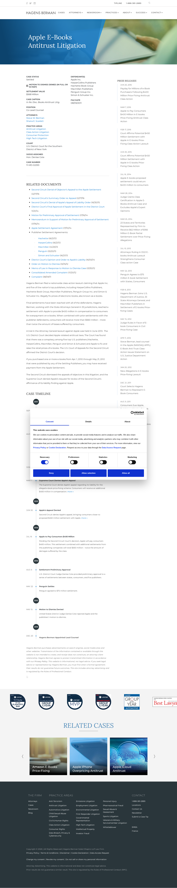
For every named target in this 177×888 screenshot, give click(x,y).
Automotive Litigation (59, 810)
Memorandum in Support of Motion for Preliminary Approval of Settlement (70, 219)
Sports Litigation (110, 816)
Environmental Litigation (87, 810)
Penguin (42, 251)
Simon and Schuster (48, 255)
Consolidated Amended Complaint (49, 272)
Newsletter (137, 813)
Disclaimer (65, 853)
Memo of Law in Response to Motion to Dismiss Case (58, 268)
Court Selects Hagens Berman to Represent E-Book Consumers (133, 390)
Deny (51, 473)
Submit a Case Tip (140, 817)
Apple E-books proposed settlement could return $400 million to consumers (134, 181)
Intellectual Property (85, 829)
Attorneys (75, 12)
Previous (22, 756)
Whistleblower (109, 827)
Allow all (126, 473)
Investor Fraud (82, 833)
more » (70, 491)
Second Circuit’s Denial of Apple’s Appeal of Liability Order (61, 202)
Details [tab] (88, 421)
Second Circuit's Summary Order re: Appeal (53, 198)
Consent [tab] (50, 421)
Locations (136, 805)
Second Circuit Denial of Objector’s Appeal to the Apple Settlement (66, 189)
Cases (61, 12)
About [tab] (127, 421)
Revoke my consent (55, 859)
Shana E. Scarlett (35, 121)
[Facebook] (27, 3)
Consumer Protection (37, 135)
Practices (111, 12)
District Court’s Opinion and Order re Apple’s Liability (58, 260)
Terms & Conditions (49, 853)
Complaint (36, 277)
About (126, 12)
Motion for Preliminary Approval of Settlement (55, 215)
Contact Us (137, 809)
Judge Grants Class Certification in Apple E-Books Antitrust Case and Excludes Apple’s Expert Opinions (133, 204)
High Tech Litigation (36, 138)
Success (141, 12)
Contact (156, 12)
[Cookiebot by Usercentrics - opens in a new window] (132, 413)
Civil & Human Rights (58, 820)
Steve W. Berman (35, 118)
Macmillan (43, 247)
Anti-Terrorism (55, 801)
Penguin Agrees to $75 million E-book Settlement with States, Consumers (134, 278)
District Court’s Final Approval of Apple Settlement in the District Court (68, 207)
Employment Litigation (86, 805)
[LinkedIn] (34, 3)
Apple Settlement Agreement (47, 228)
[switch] (74, 462)
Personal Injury (110, 801)
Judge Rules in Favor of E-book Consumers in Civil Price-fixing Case (133, 326)
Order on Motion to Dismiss (45, 264)
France (135, 831)
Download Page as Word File (27, 677)
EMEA (134, 827)
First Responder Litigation (88, 814)
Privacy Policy (40, 661)
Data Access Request (99, 853)
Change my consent (35, 859)
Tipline (118, 3)
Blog (30, 813)
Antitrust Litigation (36, 129)
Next (154, 756)
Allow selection (88, 473)
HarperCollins (45, 242)
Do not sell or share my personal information (86, 859)
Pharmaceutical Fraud (113, 805)
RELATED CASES (88, 725)
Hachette (43, 238)
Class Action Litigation (37, 132)
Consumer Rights (57, 829)
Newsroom (93, 12)
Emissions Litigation (85, 801)
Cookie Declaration (79, 853)
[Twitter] (30, 3)
